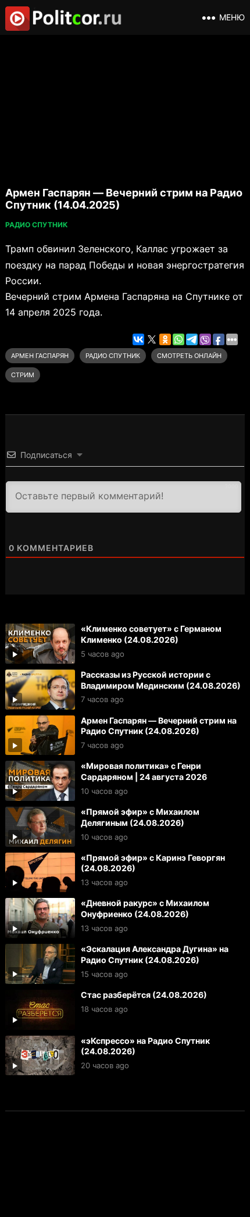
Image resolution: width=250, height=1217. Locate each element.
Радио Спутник (36, 224)
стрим (22, 375)
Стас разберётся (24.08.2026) (144, 995)
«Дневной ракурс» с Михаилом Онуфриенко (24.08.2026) (145, 908)
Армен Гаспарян (40, 356)
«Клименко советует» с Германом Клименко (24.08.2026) (151, 634)
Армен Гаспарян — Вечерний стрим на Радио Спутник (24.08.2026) (159, 725)
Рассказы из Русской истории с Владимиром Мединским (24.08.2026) (161, 680)
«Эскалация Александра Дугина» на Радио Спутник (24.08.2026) (154, 954)
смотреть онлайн (189, 356)
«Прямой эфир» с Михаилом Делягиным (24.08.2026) (140, 817)
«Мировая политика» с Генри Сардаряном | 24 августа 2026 (144, 771)
